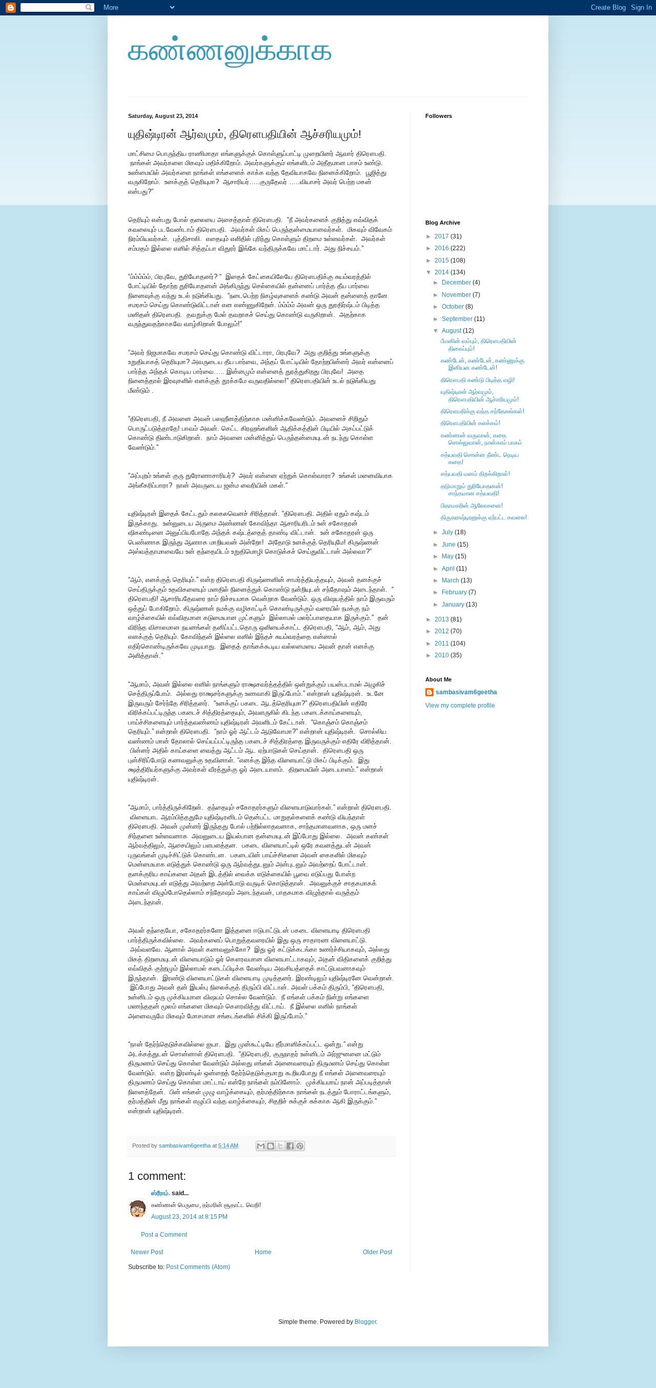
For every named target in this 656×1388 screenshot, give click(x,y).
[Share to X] (280, 1146)
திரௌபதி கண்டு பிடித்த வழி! (478, 380)
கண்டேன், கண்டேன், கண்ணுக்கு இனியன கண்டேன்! (482, 364)
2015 (442, 260)
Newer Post (147, 1252)
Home (263, 1252)
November (457, 294)
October (453, 306)
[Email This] (261, 1146)
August (452, 330)
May (448, 556)
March (451, 580)
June (449, 544)
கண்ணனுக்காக (230, 49)
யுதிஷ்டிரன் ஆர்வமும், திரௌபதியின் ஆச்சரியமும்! (480, 395)
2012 (442, 631)
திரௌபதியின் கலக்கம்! (470, 423)
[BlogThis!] (270, 1146)
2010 (442, 655)
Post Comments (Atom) (198, 1267)
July (448, 532)
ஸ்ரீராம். (160, 1193)
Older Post (377, 1252)
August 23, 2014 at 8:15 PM (189, 1216)
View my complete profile (460, 705)
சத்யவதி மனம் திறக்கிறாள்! (475, 473)
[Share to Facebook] (290, 1146)
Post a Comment (164, 1234)
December (457, 282)
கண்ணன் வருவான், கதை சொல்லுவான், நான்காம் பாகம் (481, 439)
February (455, 592)
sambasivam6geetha (185, 1145)
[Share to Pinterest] (300, 1146)
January (454, 604)
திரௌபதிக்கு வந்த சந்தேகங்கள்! (482, 411)
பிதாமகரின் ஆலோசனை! (472, 505)
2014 (442, 272)
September (458, 319)
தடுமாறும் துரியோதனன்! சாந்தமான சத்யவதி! (472, 489)
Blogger (365, 1321)
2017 (442, 236)
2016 (442, 248)
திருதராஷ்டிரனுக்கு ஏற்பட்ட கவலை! (484, 517)
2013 (442, 619)
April (449, 568)
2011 (442, 643)
